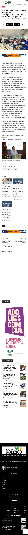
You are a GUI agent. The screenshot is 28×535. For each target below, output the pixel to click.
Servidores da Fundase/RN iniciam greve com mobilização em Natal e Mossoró (10, 394)
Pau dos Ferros (9, 225)
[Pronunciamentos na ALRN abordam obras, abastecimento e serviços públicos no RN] (23, 403)
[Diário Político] (14, 450)
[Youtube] (18, 495)
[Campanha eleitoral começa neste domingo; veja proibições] (23, 386)
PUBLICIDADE (5, 301)
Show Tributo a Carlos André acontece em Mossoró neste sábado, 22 (11, 367)
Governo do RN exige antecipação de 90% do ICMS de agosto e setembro (10, 376)
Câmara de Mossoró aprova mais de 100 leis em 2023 (20, 241)
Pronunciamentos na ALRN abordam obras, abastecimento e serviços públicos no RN (11, 403)
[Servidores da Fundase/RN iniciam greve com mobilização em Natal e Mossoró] (23, 394)
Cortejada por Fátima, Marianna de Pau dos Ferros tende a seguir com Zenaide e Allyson (7, 190)
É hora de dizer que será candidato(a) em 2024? (8, 526)
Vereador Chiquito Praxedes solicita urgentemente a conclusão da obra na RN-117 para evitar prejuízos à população (7, 243)
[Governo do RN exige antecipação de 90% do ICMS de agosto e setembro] (23, 376)
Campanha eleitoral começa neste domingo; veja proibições (10, 385)
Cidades (3, 6)
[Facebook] (15, 24)
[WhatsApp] (8, 24)
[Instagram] (10, 495)
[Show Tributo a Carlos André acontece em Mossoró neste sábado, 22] (23, 368)
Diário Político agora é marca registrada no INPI (10, 519)
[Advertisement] (14, 425)
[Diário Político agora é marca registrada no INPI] (23, 520)
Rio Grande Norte (17, 225)
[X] (11, 24)
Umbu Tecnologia (15, 497)
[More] (22, 24)
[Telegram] (18, 24)
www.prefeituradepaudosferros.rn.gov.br (12, 139)
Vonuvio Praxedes (7, 21)
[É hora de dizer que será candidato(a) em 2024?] (23, 527)
